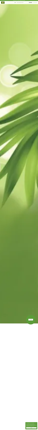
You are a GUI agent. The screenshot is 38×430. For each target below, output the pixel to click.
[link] (3, 2)
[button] (35, 2)
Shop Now (30, 319)
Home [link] (15, 2)
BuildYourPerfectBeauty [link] (20, 2)
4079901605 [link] (30, 2)
